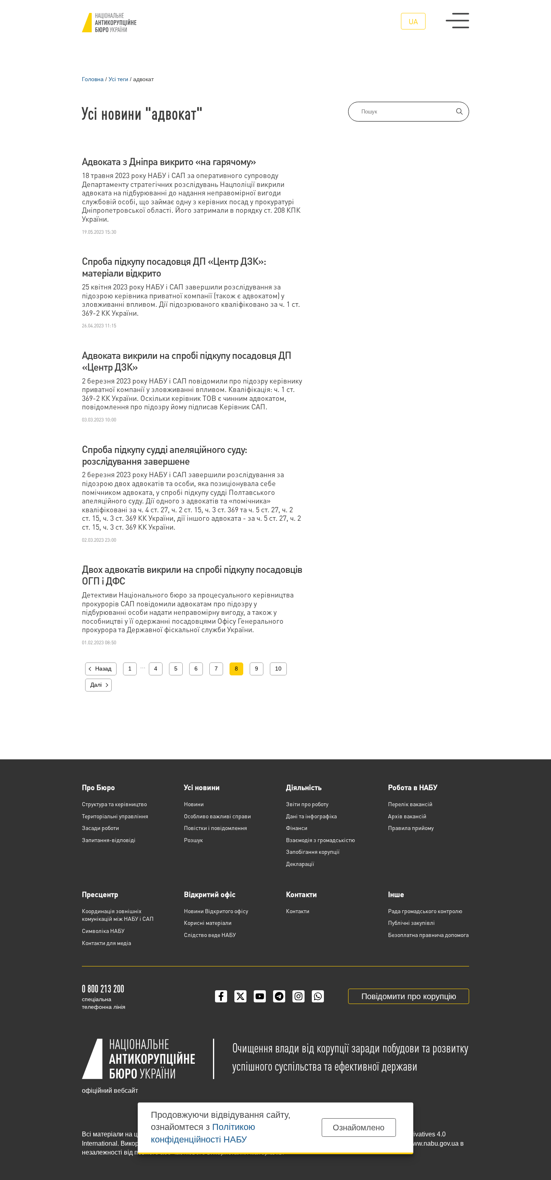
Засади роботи (100, 827)
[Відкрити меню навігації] (457, 20)
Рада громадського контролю (425, 910)
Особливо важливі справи (217, 816)
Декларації (300, 863)
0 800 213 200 (103, 988)
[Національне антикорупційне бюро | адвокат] (109, 22)
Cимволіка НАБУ (103, 930)
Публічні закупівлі (411, 922)
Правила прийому (411, 827)
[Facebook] (221, 996)
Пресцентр (100, 894)
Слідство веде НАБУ (210, 934)
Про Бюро (98, 787)
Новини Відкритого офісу (216, 910)
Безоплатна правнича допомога (428, 934)
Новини (194, 803)
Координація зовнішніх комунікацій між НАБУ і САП (118, 914)
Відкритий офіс (210, 894)
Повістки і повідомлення (215, 827)
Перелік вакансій (410, 803)
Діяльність (303, 787)
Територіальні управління (115, 816)
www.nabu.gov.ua (433, 1143)
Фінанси (296, 827)
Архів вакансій (407, 816)
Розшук (193, 839)
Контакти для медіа (106, 942)
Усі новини (202, 787)
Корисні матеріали (208, 922)
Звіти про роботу (307, 803)
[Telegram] (279, 996)
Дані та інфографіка (311, 816)
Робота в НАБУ (412, 787)
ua (413, 21)
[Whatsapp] (318, 996)
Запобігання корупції (313, 851)
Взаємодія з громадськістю (320, 839)
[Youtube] (260, 996)
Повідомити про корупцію (408, 996)
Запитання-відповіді (109, 839)
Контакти (301, 894)
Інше (396, 894)
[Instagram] (298, 996)
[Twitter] (240, 996)
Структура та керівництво (114, 803)
